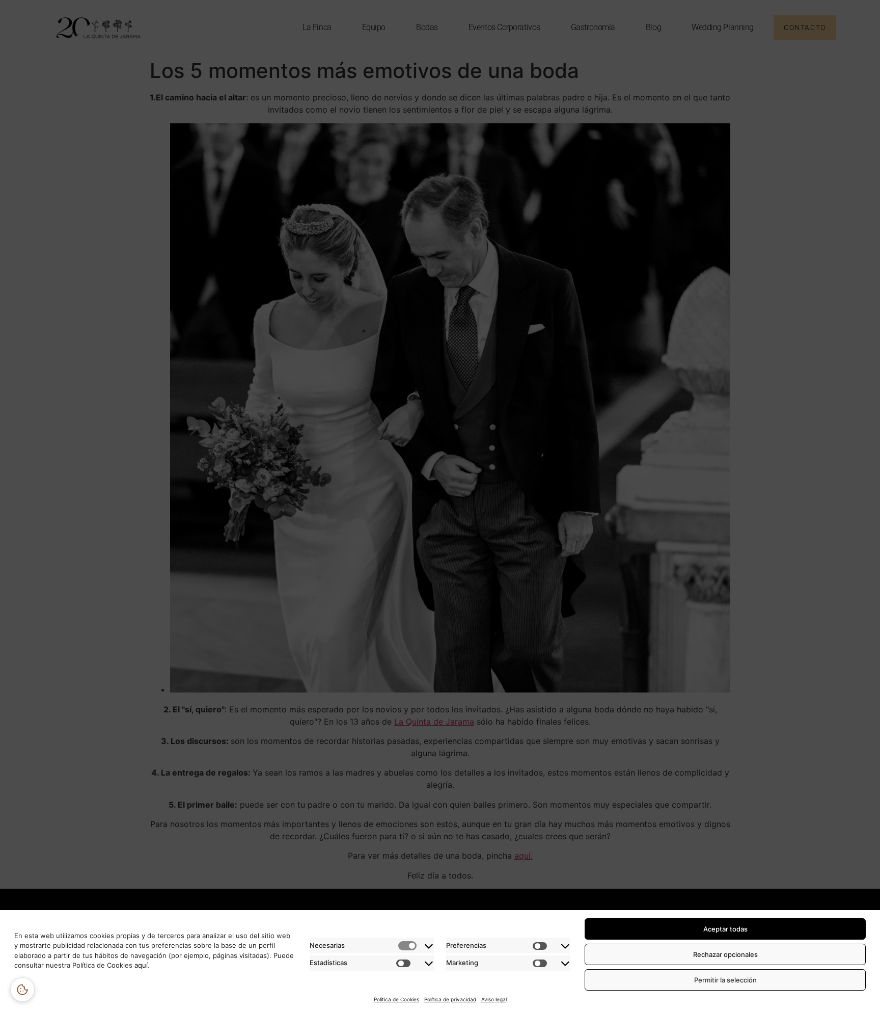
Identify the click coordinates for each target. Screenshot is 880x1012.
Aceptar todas (725, 929)
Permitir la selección (725, 980)
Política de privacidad (450, 999)
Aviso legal (494, 999)
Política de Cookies (396, 999)
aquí (140, 965)
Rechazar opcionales (725, 954)
